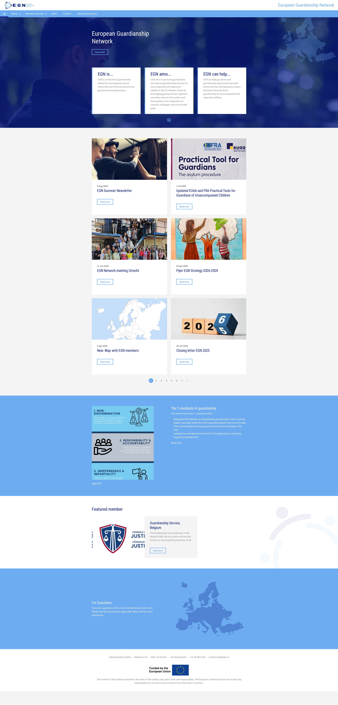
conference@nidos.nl (219, 657)
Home (4, 13)
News (54, 13)
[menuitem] (4, 13)
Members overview (34, 13)
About (14, 13)
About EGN (100, 52)
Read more (176, 442)
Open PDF (96, 483)
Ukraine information (87, 13)
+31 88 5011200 (197, 657)
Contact (67, 13)
